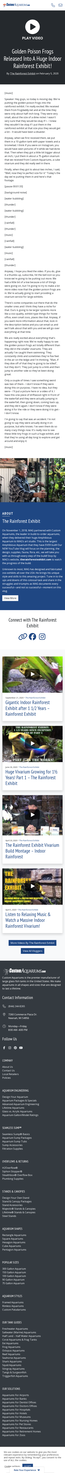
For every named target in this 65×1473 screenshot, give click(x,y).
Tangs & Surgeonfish (14, 1372)
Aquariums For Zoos (13, 1435)
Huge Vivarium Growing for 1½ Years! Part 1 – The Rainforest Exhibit (31, 777)
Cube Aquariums (11, 1246)
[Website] (22, 638)
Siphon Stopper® (12, 1171)
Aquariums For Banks (14, 1398)
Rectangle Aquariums (14, 1235)
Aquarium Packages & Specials (19, 1100)
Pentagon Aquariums (14, 1249)
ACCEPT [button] (27, 1466)
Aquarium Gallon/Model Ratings (20, 1115)
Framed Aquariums (13, 1302)
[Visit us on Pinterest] (15, 1047)
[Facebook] (32, 638)
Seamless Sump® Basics (16, 1134)
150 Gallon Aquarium (14, 1272)
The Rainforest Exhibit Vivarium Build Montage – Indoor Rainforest (32, 851)
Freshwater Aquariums (15, 1328)
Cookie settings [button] (12, 1466)
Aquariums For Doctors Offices (19, 1406)
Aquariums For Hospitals (16, 1409)
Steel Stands (9, 1216)
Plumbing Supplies (12, 1178)
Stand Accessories (12, 1205)
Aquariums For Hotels (14, 1413)
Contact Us (8, 1070)
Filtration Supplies (12, 1148)
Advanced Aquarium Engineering (20, 1104)
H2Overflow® (10, 1167)
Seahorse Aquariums (14, 1357)
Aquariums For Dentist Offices (19, 1402)
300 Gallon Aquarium (14, 1268)
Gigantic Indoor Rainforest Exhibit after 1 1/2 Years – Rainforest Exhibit (27, 708)
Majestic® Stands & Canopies (19, 1208)
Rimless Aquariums (13, 1306)
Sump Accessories (12, 1145)
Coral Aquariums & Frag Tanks (19, 1339)
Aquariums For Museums (16, 1417)
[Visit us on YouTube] (21, 1047)
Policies (6, 1077)
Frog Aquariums (11, 1347)
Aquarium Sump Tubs (14, 1141)
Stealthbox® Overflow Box (17, 1175)
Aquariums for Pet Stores (16, 1424)
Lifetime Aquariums (13, 1107)
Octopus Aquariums (13, 1350)
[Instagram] (42, 638)
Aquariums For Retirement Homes (21, 1431)
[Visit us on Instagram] (10, 1047)
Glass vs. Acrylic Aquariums (17, 1111)
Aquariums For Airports (15, 1395)
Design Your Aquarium (15, 1097)
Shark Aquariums (12, 1361)
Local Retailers (10, 1074)
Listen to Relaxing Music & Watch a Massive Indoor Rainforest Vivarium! (28, 920)
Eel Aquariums (10, 1343)
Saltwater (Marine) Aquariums (19, 1332)
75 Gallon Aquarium (13, 1283)
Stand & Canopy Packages (17, 1201)
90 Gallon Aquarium (13, 1279)
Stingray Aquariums (13, 1368)
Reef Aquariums (11, 1354)
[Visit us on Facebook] (4, 1047)
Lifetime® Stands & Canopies (18, 1212)
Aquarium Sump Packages (17, 1137)
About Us (7, 1067)
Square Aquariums (12, 1238)
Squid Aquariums (11, 1365)
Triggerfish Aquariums (15, 1376)
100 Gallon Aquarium (14, 1276)
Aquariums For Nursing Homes (19, 1420)
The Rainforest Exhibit (22, 73)
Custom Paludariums (14, 1309)
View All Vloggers (32, 951)
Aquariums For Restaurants (17, 1428)
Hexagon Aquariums (13, 1242)
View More (10, 598)
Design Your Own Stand (15, 1197)
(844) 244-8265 (16, 1006)
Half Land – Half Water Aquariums (21, 1336)
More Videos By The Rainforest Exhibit (32, 943)
